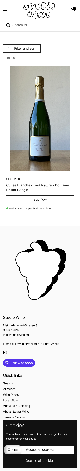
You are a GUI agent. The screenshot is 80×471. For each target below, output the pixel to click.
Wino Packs (11, 394)
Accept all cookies (40, 450)
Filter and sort (24, 48)
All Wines (9, 389)
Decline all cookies (40, 461)
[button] (73, 10)
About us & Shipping (16, 406)
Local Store (10, 400)
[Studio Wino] (39, 10)
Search (8, 383)
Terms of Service (14, 417)
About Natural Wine (16, 411)
